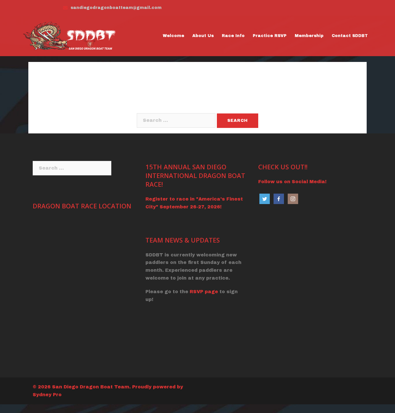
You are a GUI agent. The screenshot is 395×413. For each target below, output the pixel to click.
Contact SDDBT (350, 36)
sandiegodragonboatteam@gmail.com (116, 7)
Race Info (233, 36)
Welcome (173, 36)
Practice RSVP (270, 36)
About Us (203, 36)
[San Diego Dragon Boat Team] (70, 35)
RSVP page (204, 291)
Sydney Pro (47, 394)
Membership (309, 36)
